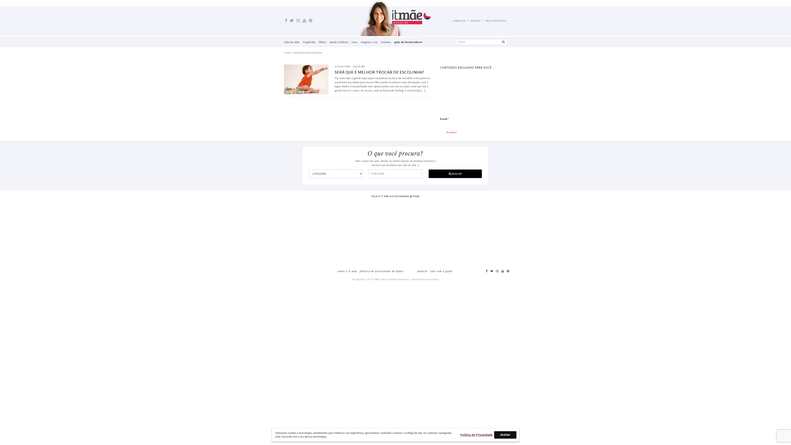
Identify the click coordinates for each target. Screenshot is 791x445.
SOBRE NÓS (459, 20)
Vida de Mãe (292, 42)
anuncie (422, 271)
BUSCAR (456, 174)
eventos (386, 42)
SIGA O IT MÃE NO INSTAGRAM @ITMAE (395, 196)
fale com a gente (441, 271)
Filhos (322, 42)
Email (444, 119)
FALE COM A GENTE (496, 20)
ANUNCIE (476, 20)
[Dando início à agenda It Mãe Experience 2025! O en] (641, 231)
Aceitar (505, 435)
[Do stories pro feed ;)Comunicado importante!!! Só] (51, 231)
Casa (354, 42)
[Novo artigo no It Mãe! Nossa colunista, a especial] (346, 231)
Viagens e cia (369, 42)
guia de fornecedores (408, 42)
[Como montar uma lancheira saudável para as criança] (150, 231)
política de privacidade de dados (382, 271)
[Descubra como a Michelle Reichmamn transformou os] (445, 231)
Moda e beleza (339, 42)
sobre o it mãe (347, 271)
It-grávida (309, 42)
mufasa (434, 279)
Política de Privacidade (476, 435)
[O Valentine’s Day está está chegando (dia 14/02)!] (740, 231)
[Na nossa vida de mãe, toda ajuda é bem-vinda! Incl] (248, 231)
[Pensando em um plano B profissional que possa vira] (543, 231)
